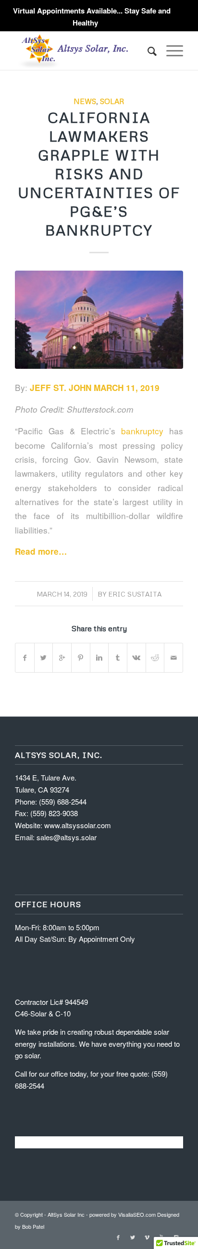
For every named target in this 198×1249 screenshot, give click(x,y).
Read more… (42, 551)
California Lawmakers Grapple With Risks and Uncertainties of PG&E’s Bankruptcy (99, 173)
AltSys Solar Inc (66, 1214)
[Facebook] (118, 1237)
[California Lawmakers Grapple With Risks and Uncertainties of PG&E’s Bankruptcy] (99, 320)
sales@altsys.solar (67, 837)
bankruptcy (142, 431)
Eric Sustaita (134, 594)
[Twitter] (132, 1237)
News (85, 100)
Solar (112, 100)
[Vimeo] (147, 1237)
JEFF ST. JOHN (60, 387)
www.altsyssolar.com (77, 825)
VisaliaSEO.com (137, 1214)
